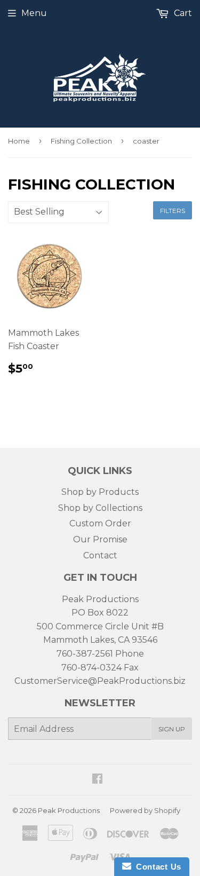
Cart (182, 13)
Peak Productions (69, 810)
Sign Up (171, 729)
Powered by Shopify (145, 810)
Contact (100, 555)
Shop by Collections (100, 508)
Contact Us (156, 866)
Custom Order (100, 523)
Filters (172, 211)
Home (19, 141)
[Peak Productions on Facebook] (97, 780)
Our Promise (100, 539)
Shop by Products (100, 492)
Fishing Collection (81, 141)
